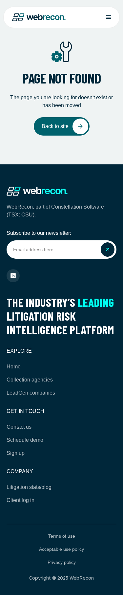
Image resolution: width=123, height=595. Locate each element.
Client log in (20, 500)
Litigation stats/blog (29, 487)
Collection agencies (30, 379)
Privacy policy (62, 562)
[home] (39, 17)
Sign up (16, 453)
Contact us (19, 427)
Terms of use (61, 536)
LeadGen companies (31, 393)
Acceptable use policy (61, 549)
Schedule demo (25, 440)
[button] (109, 17)
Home (14, 366)
